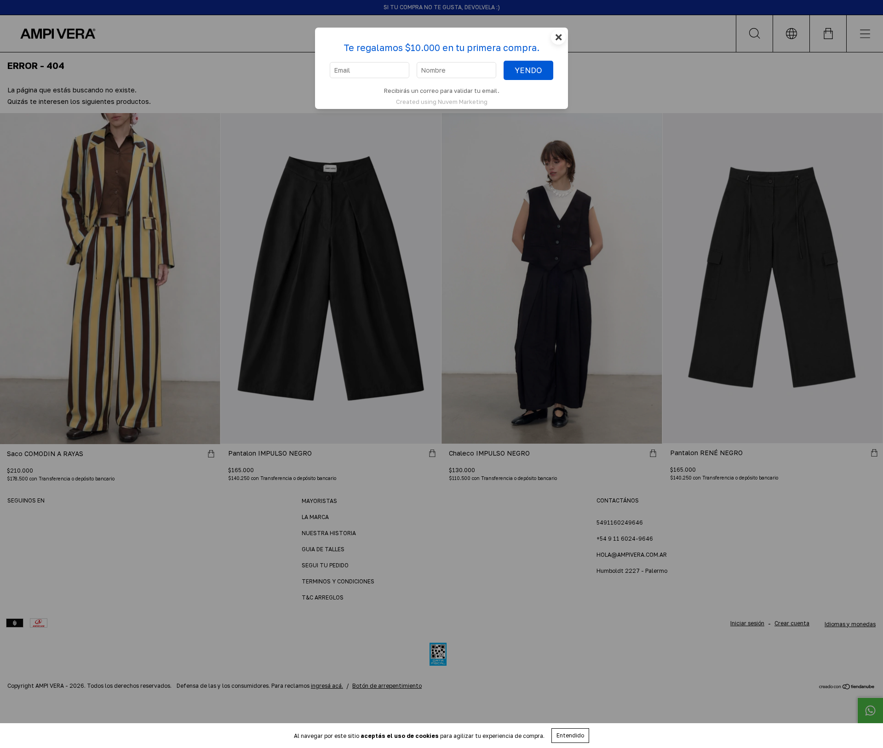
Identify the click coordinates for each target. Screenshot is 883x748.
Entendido (570, 735)
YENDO (528, 70)
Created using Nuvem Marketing (441, 101)
